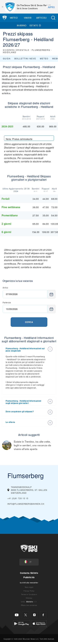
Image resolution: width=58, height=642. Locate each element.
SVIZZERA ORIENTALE (16, 50)
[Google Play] (21, 623)
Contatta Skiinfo (29, 572)
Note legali (29, 587)
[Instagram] (34, 614)
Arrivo (5, 287)
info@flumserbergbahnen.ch (25, 503)
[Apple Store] (39, 623)
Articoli (41, 17)
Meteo (14, 17)
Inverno (21, 25)
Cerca (29, 322)
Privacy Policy (29, 591)
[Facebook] (43, 614)
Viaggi (28, 17)
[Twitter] (25, 614)
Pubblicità (28, 577)
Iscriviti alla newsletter (29, 582)
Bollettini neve (25, 58)
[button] (53, 18)
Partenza (7, 302)
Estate (34, 25)
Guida (7, 58)
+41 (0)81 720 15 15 (17, 498)
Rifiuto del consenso (29, 605)
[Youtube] (16, 614)
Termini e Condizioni (29, 594)
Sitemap (29, 598)
